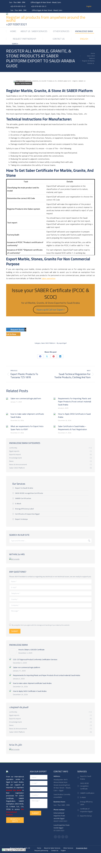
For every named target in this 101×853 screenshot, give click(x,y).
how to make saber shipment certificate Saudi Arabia (27, 415)
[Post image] (7, 399)
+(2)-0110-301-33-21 (18, 6)
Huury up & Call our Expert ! (50, 309)
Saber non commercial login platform (26, 398)
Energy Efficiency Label (24, 508)
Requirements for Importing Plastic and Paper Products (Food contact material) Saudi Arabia (74, 401)
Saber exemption (48, 278)
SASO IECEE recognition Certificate (29, 493)
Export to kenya (21, 519)
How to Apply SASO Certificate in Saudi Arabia (74, 415)
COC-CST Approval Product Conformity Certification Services (35, 659)
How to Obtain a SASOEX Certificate (31, 649)
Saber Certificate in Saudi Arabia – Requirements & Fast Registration (72, 428)
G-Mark (18, 503)
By (62, 343)
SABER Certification (23, 498)
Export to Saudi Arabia (24, 488)
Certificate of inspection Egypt (27, 514)
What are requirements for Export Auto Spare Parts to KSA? (27, 428)
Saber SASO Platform (23, 83)
